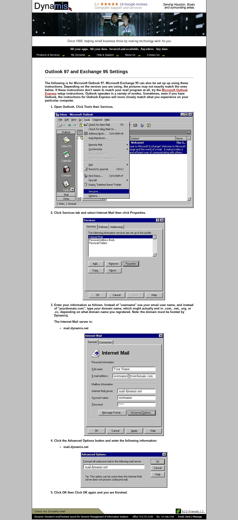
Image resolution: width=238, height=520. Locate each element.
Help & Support (106, 54)
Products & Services (48, 54)
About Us (131, 54)
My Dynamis (79, 54)
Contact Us (154, 54)
